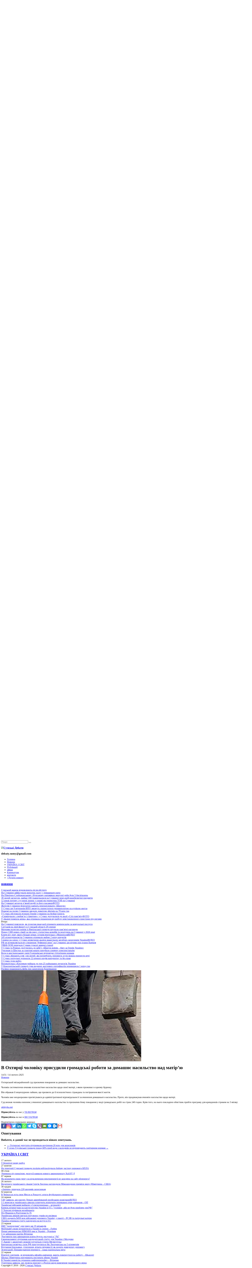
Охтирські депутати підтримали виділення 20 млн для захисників (41, 1145)
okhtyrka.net (7, 1107)
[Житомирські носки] (126, 67)
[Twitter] (13, 1126)
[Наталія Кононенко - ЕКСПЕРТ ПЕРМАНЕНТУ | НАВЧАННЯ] (126, 89)
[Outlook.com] (54, 1126)
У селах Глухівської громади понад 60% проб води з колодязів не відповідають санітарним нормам (57, 1148)
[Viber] (39, 1126)
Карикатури (13, 872)
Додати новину (15, 877)
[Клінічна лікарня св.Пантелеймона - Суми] (126, 22)
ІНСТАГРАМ (31, 1117)
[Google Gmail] (59, 1126)
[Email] (44, 1126)
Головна (11, 859)
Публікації (12, 867)
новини (7, 884)
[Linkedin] (19, 1126)
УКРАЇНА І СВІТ (15, 864)
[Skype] (34, 1126)
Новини (11, 862)
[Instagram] (8, 1126)
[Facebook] (3, 1126)
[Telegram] (29, 1126)
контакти (11, 875)
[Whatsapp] (24, 1126)
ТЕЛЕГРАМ (30, 1112)
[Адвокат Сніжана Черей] (126, 44)
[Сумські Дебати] (12, 847)
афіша (10, 870)
